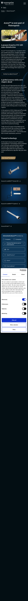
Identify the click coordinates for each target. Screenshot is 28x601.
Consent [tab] (5, 274)
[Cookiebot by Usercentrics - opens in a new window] (20, 270)
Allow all (14, 320)
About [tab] (23, 274)
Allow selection (14, 324)
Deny (14, 329)
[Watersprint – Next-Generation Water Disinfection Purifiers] (7, 2)
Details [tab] (14, 274)
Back (4, 7)
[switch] (24, 304)
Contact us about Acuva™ (10, 74)
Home (3, 11)
